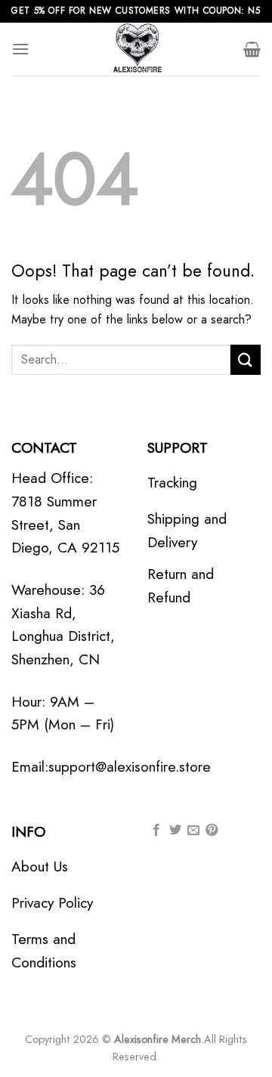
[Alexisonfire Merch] (136, 49)
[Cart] (252, 49)
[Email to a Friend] (193, 830)
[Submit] (245, 359)
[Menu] (20, 48)
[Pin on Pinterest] (212, 830)
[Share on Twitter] (175, 830)
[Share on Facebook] (156, 830)
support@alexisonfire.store (129, 766)
